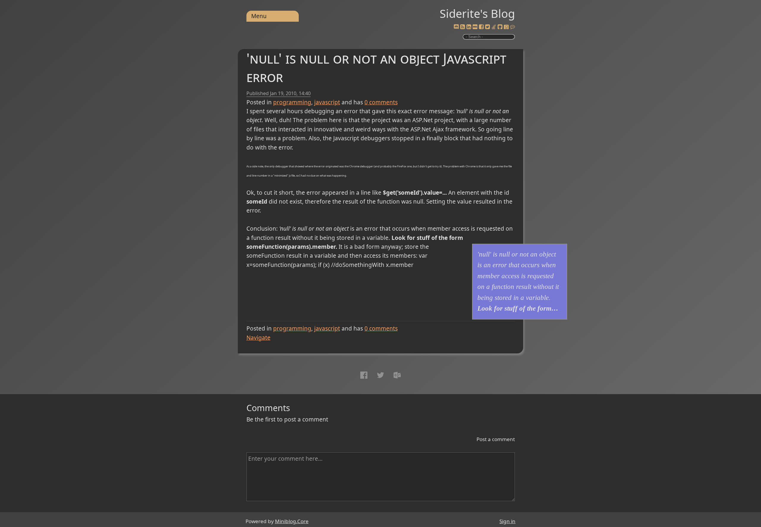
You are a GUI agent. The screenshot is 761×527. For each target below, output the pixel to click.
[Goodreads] (506, 27)
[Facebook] (481, 27)
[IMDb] (475, 27)
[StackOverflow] (493, 27)
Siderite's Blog (477, 13)
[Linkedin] (468, 27)
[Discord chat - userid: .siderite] (456, 27)
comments (381, 102)
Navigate (258, 338)
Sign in (507, 521)
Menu (259, 16)
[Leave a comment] (512, 27)
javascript (327, 102)
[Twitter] (487, 27)
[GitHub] (500, 27)
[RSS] (462, 27)
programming (292, 102)
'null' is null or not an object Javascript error (376, 67)
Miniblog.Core (292, 521)
